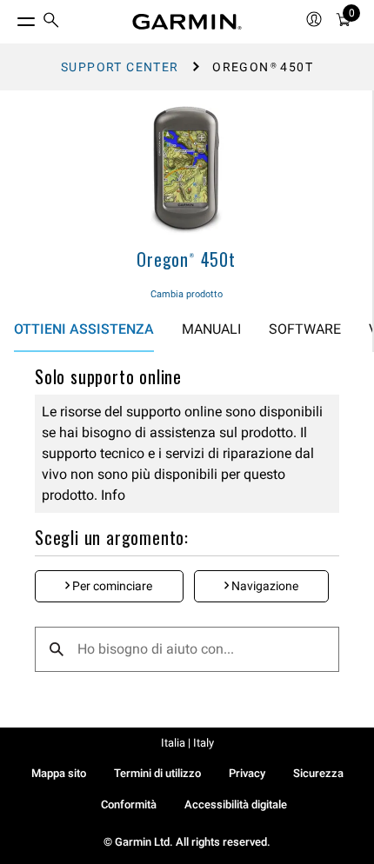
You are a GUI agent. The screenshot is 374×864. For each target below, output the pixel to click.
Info (111, 495)
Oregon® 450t (186, 259)
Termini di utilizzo (157, 773)
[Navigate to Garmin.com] (187, 21)
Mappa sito (58, 773)
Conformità (129, 804)
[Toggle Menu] (10, 17)
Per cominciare (111, 586)
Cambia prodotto (186, 294)
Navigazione (263, 586)
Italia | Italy (187, 742)
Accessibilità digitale (235, 804)
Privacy (247, 773)
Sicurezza (318, 773)
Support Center (120, 67)
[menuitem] (51, 22)
